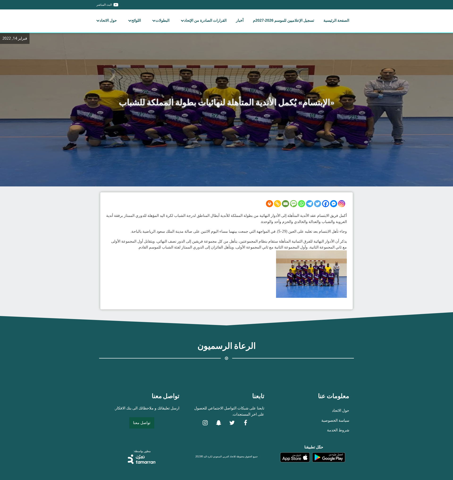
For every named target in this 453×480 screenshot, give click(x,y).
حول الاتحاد (108, 20)
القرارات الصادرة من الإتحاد (205, 20)
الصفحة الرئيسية (336, 20)
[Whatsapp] (301, 203)
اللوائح (136, 20)
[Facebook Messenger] (333, 203)
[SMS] (293, 203)
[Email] (285, 203)
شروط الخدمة (338, 430)
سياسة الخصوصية (335, 420)
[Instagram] (341, 203)
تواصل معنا (141, 422)
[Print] (269, 203)
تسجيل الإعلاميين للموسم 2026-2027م (283, 20)
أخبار (239, 20)
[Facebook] (325, 203)
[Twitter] (317, 203)
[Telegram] (309, 203)
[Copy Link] (277, 203)
